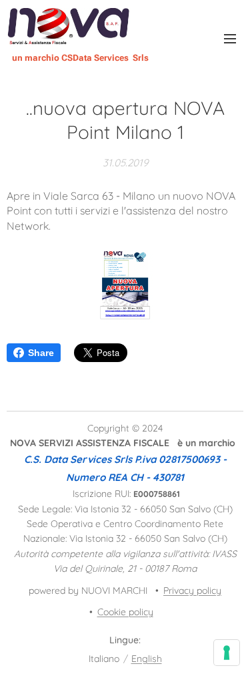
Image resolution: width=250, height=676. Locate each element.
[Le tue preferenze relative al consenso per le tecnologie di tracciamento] (226, 652)
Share (41, 352)
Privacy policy (192, 590)
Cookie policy (125, 612)
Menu (230, 38)
